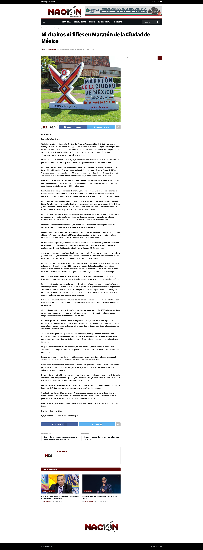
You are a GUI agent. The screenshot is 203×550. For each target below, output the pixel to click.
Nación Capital (104, 22)
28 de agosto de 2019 (67, 49)
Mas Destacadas (48, 491)
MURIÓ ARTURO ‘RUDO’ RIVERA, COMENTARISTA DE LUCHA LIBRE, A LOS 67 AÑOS (60, 497)
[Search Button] (158, 22)
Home (43, 28)
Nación (92, 22)
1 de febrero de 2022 (101, 501)
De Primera (66, 22)
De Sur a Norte (80, 22)
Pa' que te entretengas (53, 28)
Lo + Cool (87, 491)
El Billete (118, 22)
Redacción (52, 49)
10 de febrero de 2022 (60, 501)
